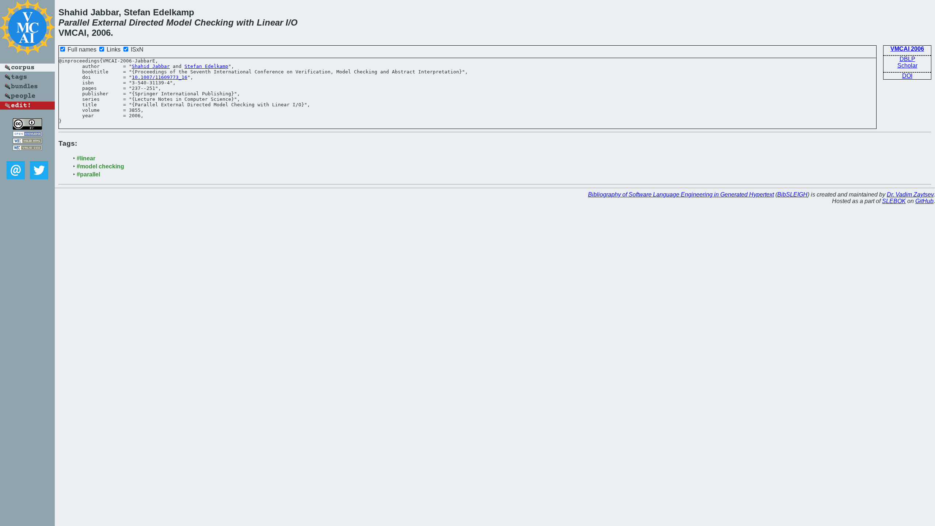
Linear (270, 22)
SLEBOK (894, 201)
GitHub (924, 201)
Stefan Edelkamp (206, 66)
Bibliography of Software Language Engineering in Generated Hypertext (681, 194)
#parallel (88, 174)
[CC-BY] (27, 128)
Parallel (73, 22)
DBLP (907, 59)
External (109, 22)
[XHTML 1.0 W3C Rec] (27, 141)
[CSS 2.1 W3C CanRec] (27, 156)
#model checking (100, 166)
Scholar (907, 65)
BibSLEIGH (792, 194)
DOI (907, 76)
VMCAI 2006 (907, 49)
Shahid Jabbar (151, 66)
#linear (86, 158)
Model (179, 22)
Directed (146, 22)
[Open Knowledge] (27, 135)
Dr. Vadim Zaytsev (910, 194)
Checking (214, 22)
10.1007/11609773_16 (159, 77)
